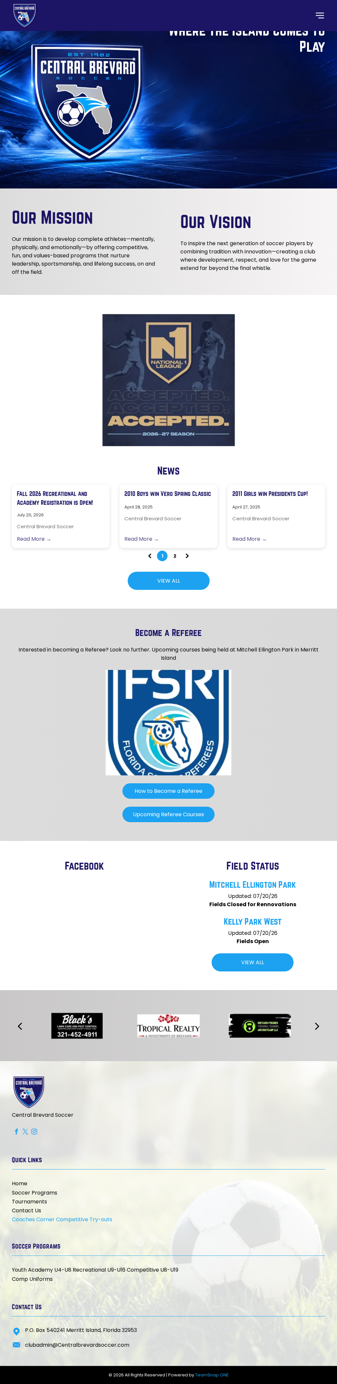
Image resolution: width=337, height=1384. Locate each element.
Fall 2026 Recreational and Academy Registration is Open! (55, 498)
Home (19, 1183)
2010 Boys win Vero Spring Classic (167, 493)
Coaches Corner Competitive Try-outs (62, 1219)
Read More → (34, 539)
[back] (25, 380)
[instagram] (34, 1132)
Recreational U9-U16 (99, 1270)
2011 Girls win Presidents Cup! (270, 493)
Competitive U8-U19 (152, 1270)
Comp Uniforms (32, 1279)
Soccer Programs (34, 1193)
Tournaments (29, 1201)
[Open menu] (320, 15)
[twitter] (25, 1132)
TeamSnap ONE (212, 1375)
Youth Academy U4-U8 (41, 1270)
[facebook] (16, 1132)
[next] (312, 380)
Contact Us (26, 1210)
